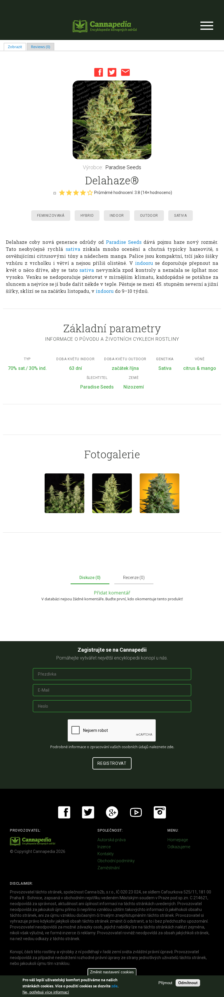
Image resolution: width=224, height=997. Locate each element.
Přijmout (165, 983)
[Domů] (105, 26)
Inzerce (104, 846)
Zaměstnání (108, 867)
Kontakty (105, 853)
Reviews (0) (40, 46)
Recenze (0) (134, 577)
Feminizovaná (50, 216)
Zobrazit (17, 46)
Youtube (136, 812)
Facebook (98, 72)
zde (114, 986)
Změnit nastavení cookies (112, 972)
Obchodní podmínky (116, 860)
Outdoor (149, 216)
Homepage (177, 839)
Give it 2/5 (69, 192)
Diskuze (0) (90, 577)
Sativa (180, 216)
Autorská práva (111, 839)
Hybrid (87, 216)
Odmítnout (187, 983)
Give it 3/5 (76, 192)
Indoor (117, 216)
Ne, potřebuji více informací (45, 992)
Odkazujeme (178, 846)
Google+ (112, 812)
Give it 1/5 (62, 192)
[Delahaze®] (112, 120)
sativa (73, 249)
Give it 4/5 (83, 192)
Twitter (112, 72)
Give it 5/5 (90, 192)
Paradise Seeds (123, 167)
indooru (143, 263)
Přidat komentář (112, 593)
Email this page (125, 72)
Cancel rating (54, 193)
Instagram (160, 812)
